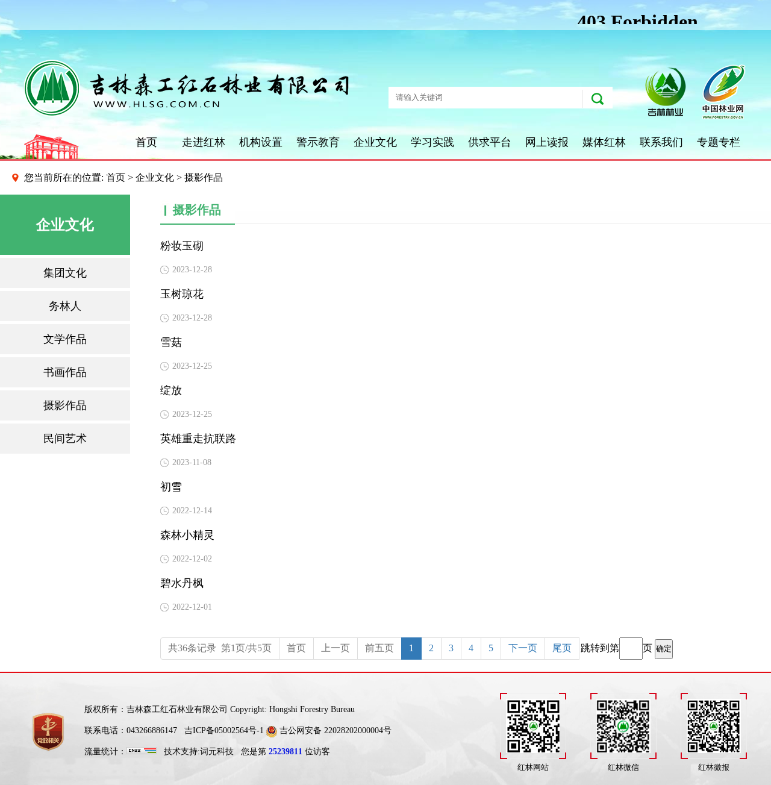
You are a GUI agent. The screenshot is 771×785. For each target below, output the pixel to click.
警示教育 (318, 142)
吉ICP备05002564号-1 (224, 730)
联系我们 (661, 142)
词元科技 (217, 751)
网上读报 (547, 142)
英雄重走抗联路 (198, 439)
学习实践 (432, 142)
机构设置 (260, 142)
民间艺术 (65, 439)
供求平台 (489, 142)
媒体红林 (604, 142)
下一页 (522, 648)
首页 (146, 142)
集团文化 (65, 273)
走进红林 (203, 142)
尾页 (562, 648)
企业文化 (375, 142)
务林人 (65, 306)
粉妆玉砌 (182, 246)
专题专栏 (718, 142)
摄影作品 (65, 405)
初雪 (171, 487)
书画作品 (65, 372)
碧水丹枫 (182, 583)
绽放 (171, 390)
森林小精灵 (187, 535)
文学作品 (65, 339)
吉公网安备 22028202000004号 (334, 730)
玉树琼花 (182, 294)
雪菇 (171, 342)
